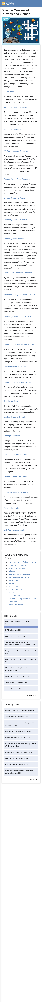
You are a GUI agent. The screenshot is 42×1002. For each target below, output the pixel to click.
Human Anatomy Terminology (15, 366)
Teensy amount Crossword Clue (16, 716)
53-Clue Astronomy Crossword (16, 151)
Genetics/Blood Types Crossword (17, 179)
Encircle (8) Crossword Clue (15, 636)
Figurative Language (17, 565)
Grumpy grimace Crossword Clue (17, 764)
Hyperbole (13, 593)
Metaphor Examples (17, 568)
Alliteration (13, 580)
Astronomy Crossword (13, 129)
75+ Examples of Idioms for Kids (22, 562)
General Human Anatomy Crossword (18, 382)
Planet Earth (9, 92)
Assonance (13, 586)
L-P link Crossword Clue (13, 630)
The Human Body (11, 401)
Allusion (11, 571)
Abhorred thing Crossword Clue (16, 758)
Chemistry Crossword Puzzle (15, 220)
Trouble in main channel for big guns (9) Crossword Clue (19, 724)
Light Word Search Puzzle (14, 530)
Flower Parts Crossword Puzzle (16, 455)
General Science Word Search (16, 476)
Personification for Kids (18, 577)
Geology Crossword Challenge (16, 436)
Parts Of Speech (15, 605)
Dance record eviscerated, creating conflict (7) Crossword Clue (20, 745)
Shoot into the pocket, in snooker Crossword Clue (17, 669)
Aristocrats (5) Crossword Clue (16, 683)
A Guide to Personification (20, 574)
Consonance (14, 596)
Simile (11, 583)
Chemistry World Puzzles (14, 239)
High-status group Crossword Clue (17, 737)
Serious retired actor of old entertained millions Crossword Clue (19, 772)
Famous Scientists (11, 508)
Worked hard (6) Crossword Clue (17, 676)
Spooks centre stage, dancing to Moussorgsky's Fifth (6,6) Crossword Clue (20, 643)
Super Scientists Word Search (16, 492)
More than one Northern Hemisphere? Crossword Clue (18, 623)
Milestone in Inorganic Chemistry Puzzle (20, 295)
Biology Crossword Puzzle (14, 198)
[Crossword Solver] (8, 3)
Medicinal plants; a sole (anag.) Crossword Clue (20, 661)
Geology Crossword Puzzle (15, 417)
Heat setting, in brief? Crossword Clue (18, 752)
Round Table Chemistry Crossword (18, 273)
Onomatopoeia (15, 589)
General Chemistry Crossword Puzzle (19, 345)
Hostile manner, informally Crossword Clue (20, 710)
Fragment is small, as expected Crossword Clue (20, 652)
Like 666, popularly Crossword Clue (18, 731)
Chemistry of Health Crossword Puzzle (19, 317)
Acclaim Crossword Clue (14, 689)
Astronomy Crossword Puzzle (15, 107)
